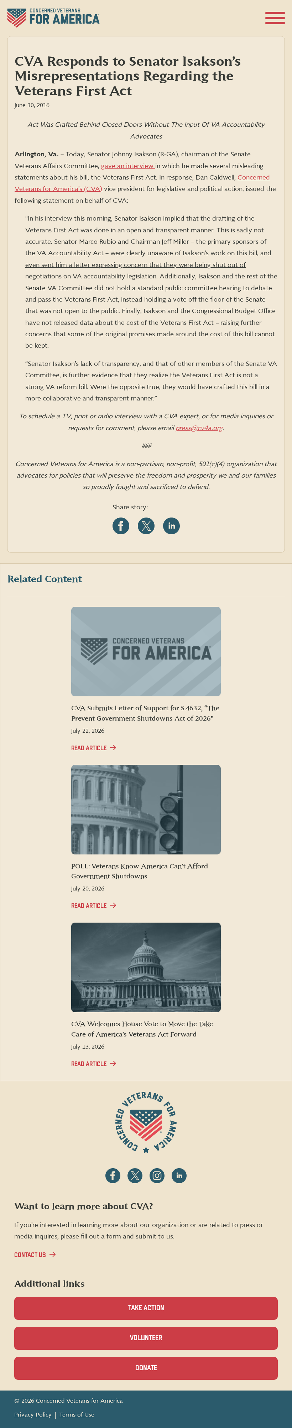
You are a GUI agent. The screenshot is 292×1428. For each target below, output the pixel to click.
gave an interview (128, 166)
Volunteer (158, 1342)
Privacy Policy (33, 1415)
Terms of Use (76, 1415)
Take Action (146, 1308)
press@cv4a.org (199, 428)
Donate (158, 1372)
